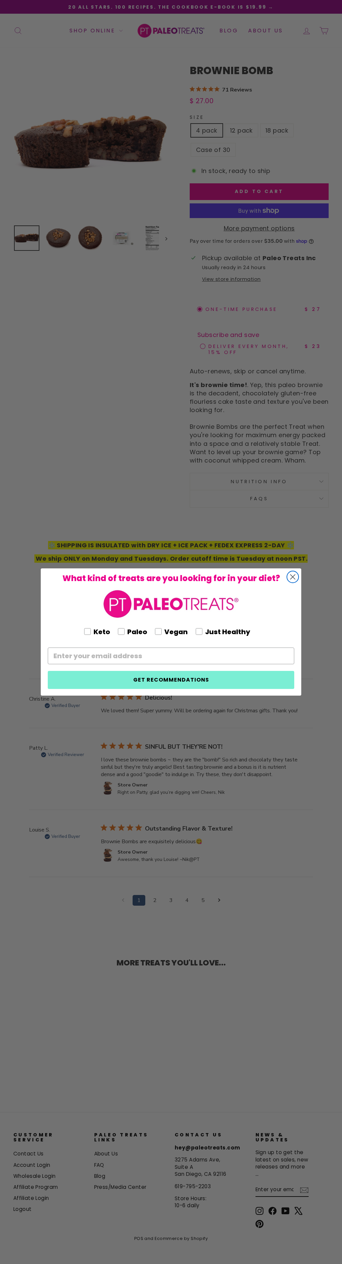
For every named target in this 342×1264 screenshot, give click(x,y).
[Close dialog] (293, 577)
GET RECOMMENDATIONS (171, 680)
